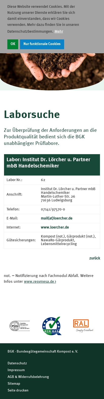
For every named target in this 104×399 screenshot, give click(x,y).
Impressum (16, 370)
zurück (94, 258)
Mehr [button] (59, 32)
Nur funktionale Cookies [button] (42, 44)
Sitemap (14, 383)
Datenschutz (17, 363)
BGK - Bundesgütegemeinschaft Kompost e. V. (43, 351)
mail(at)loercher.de (56, 218)
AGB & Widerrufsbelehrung (28, 377)
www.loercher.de (55, 228)
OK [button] (13, 44)
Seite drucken (18, 390)
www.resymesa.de (39, 282)
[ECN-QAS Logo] (51, 326)
